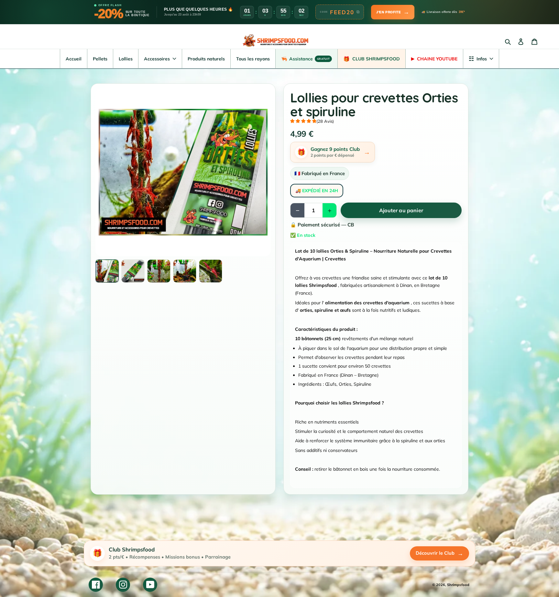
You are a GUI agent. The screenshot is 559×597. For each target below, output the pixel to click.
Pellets (100, 59)
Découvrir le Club (439, 553)
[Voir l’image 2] (133, 271)
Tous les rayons (253, 59)
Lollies (126, 59)
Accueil (74, 59)
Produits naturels (206, 59)
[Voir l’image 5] (210, 271)
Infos (478, 58)
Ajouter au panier (401, 210)
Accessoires (157, 59)
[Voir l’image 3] (158, 271)
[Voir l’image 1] (107, 271)
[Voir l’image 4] (184, 271)
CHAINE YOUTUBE (434, 59)
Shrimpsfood (458, 584)
